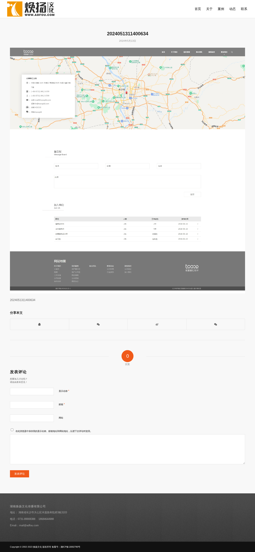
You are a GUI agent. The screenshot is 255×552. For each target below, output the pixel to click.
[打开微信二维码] (98, 324)
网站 (61, 418)
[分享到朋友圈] (215, 324)
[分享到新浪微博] (157, 324)
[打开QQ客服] (39, 324)
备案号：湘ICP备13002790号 (66, 547)
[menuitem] (198, 9)
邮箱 (62, 404)
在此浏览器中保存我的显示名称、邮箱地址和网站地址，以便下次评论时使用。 (54, 431)
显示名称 (64, 390)
